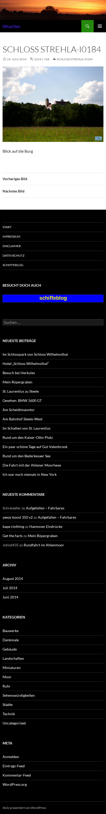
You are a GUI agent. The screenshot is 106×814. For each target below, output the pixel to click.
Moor (7, 677)
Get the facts (13, 536)
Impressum (11, 236)
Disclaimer (12, 246)
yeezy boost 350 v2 (18, 517)
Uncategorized (14, 723)
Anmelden (11, 756)
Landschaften (13, 658)
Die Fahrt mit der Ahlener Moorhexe (32, 465)
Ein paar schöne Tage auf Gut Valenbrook (35, 446)
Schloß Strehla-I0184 (75, 59)
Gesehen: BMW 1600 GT (22, 400)
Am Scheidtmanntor (19, 410)
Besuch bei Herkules (19, 373)
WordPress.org (15, 784)
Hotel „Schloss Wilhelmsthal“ (26, 363)
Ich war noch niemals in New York (30, 474)
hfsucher (12, 26)
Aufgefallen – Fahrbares (45, 508)
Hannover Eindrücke (45, 526)
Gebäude (10, 649)
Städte (8, 704)
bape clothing (13, 526)
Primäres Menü (100, 26)
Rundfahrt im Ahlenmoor (44, 545)
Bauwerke (11, 630)
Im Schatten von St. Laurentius (26, 428)
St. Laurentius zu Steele (21, 391)
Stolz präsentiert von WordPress (24, 808)
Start (7, 227)
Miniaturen (12, 667)
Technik (9, 714)
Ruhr (7, 686)
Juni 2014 (10, 597)
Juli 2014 (10, 588)
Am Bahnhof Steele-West (22, 419)
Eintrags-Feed (14, 766)
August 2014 (13, 578)
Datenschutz (13, 255)
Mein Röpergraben (17, 382)
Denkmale (11, 640)
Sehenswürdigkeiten (19, 695)
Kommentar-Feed (17, 775)
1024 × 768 (41, 59)
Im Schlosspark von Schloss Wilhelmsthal (35, 354)
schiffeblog (13, 265)
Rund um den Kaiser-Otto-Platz (28, 437)
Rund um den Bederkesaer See (26, 456)
